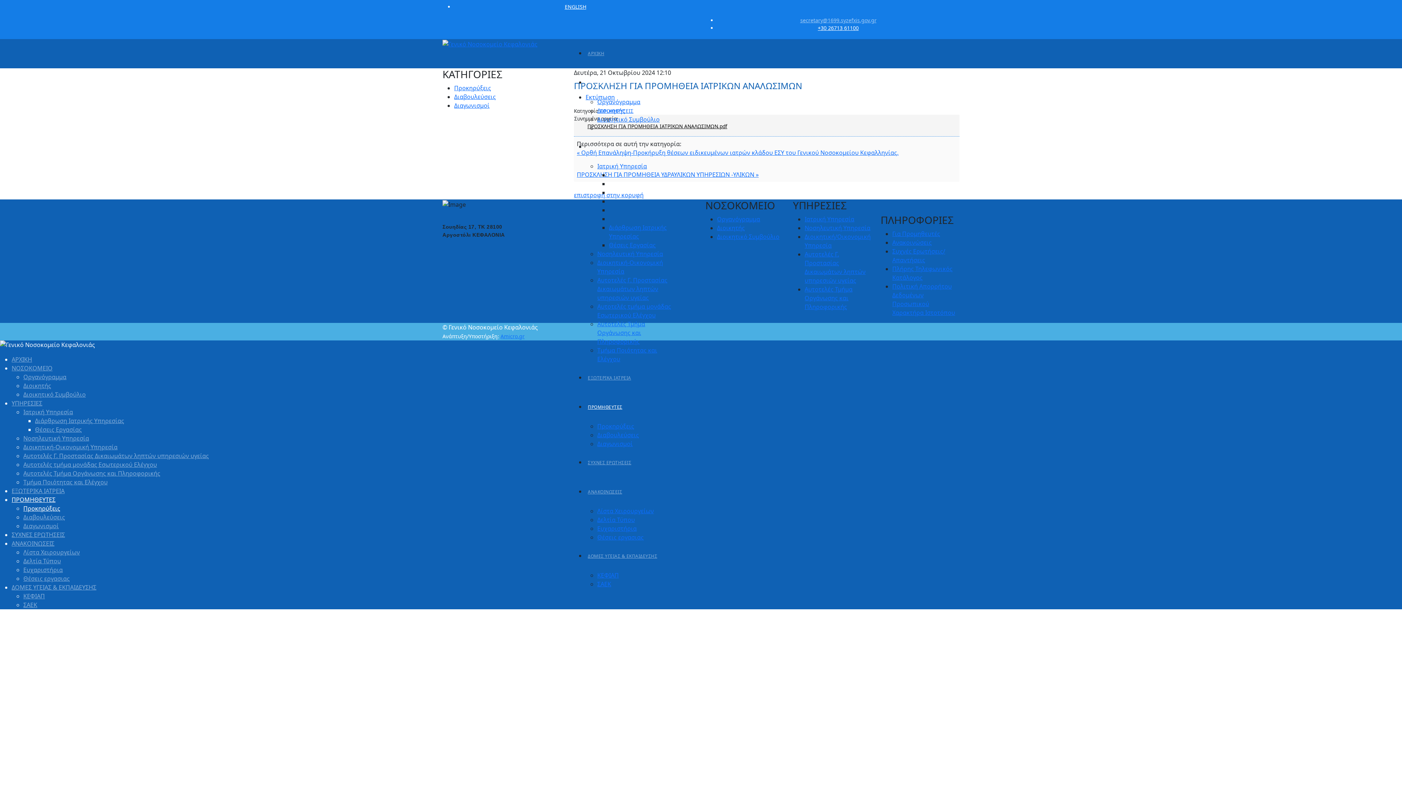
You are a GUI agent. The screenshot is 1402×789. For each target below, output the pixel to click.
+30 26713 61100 (838, 27)
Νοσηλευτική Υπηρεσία (630, 254)
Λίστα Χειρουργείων (625, 511)
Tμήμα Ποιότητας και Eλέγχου (65, 482)
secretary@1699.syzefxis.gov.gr (838, 20)
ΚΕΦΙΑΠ (608, 575)
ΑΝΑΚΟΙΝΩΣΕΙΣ (605, 492)
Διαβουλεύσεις (618, 435)
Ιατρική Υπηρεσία (622, 166)
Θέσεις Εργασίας (632, 245)
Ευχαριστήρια (617, 529)
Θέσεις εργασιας (620, 537)
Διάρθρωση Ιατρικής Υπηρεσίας (79, 421)
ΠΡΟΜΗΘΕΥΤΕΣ (605, 407)
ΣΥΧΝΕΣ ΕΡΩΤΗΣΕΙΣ (609, 463)
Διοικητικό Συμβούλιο (628, 119)
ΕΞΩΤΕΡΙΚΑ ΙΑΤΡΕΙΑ (609, 378)
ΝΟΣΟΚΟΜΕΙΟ (603, 83)
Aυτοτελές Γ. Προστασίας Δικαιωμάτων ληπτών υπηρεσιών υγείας (632, 289)
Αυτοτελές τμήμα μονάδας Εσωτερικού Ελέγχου (90, 465)
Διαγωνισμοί (615, 444)
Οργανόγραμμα (618, 102)
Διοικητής (611, 111)
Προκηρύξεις (615, 426)
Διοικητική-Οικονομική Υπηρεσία (70, 447)
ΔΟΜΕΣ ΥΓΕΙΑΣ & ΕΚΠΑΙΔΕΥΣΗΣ (622, 556)
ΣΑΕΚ (604, 584)
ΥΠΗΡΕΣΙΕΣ (600, 147)
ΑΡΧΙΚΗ (596, 53)
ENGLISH (575, 6)
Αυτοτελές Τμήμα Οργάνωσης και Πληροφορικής (621, 333)
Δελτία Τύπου (616, 520)
